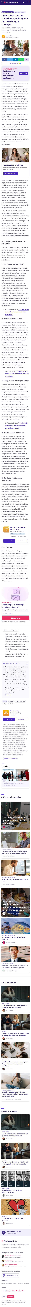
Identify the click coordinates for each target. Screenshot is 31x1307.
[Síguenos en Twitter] (6, 1291)
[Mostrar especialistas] (4, 1233)
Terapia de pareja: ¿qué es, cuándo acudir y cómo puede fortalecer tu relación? (15, 1035)
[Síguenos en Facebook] (3, 1291)
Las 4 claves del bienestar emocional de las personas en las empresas (15, 906)
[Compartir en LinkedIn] (15, 59)
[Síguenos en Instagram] (13, 1291)
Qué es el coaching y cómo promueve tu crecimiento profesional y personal (15, 967)
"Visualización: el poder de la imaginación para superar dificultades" (17, 373)
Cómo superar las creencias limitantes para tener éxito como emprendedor (14, 852)
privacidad (21, 1302)
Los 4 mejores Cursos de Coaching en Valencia (14, 938)
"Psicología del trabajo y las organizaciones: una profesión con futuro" (16, 425)
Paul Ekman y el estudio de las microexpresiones (12, 1191)
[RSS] (22, 1291)
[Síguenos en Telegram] (19, 1291)
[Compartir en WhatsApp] (21, 59)
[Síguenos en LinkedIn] (9, 1291)
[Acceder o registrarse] (28, 2)
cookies (4, 1304)
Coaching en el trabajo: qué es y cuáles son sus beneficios (14, 820)
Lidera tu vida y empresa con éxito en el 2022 (15, 880)
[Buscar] (23, 2)
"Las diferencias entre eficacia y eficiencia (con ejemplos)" (17, 311)
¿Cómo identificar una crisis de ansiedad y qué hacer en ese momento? (15, 1006)
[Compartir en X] (10, 59)
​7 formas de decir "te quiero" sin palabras (12, 1220)
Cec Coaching (9, 36)
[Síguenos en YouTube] (16, 1291)
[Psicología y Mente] (11, 2)
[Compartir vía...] (26, 59)
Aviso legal (15, 1302)
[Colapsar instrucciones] (27, 664)
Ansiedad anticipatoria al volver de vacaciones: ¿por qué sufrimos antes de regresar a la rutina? (15, 1094)
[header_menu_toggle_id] (1, 2)
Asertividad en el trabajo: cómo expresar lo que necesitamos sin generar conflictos (15, 1064)
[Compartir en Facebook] (4, 59)
